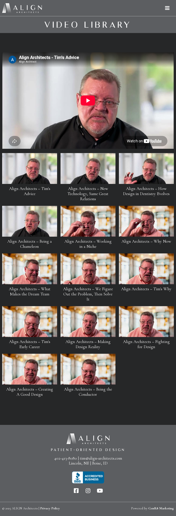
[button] (29, 177)
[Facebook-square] (76, 490)
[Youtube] (100, 490)
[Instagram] (88, 490)
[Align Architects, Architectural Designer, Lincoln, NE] (88, 477)
